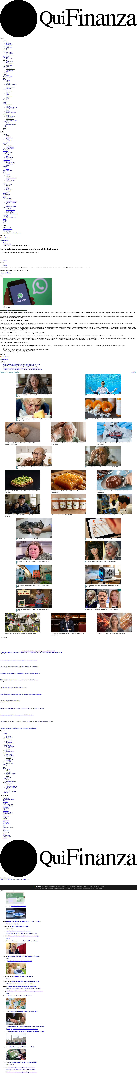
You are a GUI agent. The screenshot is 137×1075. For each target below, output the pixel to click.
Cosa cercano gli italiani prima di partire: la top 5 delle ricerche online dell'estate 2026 (19, 666)
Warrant (7, 94)
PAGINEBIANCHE (72, 886)
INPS (4, 800)
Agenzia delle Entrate (8, 805)
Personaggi (5, 72)
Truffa (1, 310)
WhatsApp (5, 310)
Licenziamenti (6, 816)
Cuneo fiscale (6, 830)
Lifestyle (5, 60)
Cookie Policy (50, 888)
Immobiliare (5, 57)
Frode (20, 310)
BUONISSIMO (96, 886)
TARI (4, 834)
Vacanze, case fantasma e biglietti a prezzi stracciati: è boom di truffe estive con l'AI (21, 368)
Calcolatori (5, 114)
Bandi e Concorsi (10, 53)
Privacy (46, 888)
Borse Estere (8, 97)
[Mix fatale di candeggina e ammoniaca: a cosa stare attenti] (70, 979)
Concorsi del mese (7, 231)
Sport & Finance (6, 66)
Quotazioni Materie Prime (11, 120)
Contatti (4, 129)
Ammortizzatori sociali (8, 813)
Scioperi (7, 71)
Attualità (5, 126)
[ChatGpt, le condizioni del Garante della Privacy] (70, 993)
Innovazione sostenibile (11, 84)
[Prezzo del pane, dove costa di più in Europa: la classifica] (70, 1064)
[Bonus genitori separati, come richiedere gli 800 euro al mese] (70, 1003)
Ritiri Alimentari (9, 70)
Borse (4, 89)
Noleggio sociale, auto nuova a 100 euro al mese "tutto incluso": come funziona (18, 728)
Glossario (5, 99)
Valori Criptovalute (10, 119)
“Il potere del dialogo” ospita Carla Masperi (10, 700)
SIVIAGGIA (86, 886)
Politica (4, 74)
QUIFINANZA (91, 886)
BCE (4, 821)
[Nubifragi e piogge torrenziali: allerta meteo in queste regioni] (70, 983)
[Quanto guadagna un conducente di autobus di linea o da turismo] (70, 938)
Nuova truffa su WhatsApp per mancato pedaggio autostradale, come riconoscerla (21, 364)
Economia (5, 40)
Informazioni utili (7, 244)
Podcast (4, 102)
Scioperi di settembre (7, 229)
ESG (7, 81)
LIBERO (43, 886)
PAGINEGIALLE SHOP (60, 886)
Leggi (7, 48)
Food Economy (9, 61)
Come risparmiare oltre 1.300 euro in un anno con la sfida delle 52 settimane (17, 715)
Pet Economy (9, 65)
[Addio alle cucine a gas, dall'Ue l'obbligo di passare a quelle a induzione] (70, 914)
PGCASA (66, 886)
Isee (4, 829)
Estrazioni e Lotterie (10, 69)
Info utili (5, 67)
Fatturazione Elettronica (11, 108)
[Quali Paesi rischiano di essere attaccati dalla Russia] (70, 958)
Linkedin (5, 265)
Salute (4, 125)
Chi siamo (37, 888)
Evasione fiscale (9, 742)
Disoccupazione (9, 759)
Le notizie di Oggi (7, 836)
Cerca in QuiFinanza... (5, 878)
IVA (4, 814)
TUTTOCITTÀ (78, 886)
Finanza (7, 42)
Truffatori (24, 310)
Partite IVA (8, 760)
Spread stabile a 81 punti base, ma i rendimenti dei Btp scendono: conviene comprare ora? (20, 673)
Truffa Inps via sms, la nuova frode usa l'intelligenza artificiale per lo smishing (20, 366)
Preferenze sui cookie (58, 888)
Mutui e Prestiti (9, 58)
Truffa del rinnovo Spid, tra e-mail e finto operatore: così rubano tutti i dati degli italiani (22, 369)
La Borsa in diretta (7, 227)
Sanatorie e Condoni (7, 812)
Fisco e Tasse (6, 46)
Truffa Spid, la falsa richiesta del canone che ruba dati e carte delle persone (19, 365)
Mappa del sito (16, 879)
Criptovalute (8, 106)
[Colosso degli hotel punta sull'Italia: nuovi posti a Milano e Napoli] (70, 933)
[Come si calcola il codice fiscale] (70, 898)
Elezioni (7, 75)
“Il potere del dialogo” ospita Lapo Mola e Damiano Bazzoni (13, 687)
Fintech (7, 122)
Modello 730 (6, 832)
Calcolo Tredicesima (10, 116)
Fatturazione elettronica (8, 827)
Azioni (7, 93)
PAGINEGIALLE (52, 886)
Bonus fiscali (9, 740)
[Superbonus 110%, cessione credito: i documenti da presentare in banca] (70, 1029)
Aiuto (63, 888)
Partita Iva (8, 111)
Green (4, 79)
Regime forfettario (10, 744)
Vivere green (8, 88)
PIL (4, 826)
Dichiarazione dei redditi (8, 799)
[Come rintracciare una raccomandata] (70, 924)
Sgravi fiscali (6, 808)
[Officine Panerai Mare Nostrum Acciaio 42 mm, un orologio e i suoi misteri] (70, 988)
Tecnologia (5, 121)
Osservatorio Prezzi (7, 76)
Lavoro (4, 51)
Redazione (5, 792)
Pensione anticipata (10, 751)
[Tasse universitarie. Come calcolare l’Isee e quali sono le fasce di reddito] (70, 1019)
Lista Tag (5, 838)
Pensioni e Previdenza (11, 112)
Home (4, 242)
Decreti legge (6, 798)
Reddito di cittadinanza (8, 804)
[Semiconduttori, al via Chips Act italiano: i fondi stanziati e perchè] (70, 948)
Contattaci (10, 879)
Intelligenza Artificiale (11, 124)
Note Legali (42, 888)
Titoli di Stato (9, 96)
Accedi (2, 38)
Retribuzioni (8, 758)
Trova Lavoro (9, 52)
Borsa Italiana (9, 90)
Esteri (4, 78)
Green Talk (8, 83)
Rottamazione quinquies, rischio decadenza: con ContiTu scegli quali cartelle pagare (19, 679)
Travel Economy (9, 63)
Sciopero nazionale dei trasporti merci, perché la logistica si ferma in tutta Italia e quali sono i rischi (22, 708)
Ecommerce (5, 807)
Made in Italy (6, 811)
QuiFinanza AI (6, 56)
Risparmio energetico (10, 87)
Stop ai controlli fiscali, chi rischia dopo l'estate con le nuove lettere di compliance (18, 660)
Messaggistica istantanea (13, 310)
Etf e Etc (8, 92)
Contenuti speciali (4, 879)
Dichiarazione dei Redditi (11, 107)
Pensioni (5, 49)
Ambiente (8, 80)
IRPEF (4, 817)
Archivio (27, 879)
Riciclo (7, 85)
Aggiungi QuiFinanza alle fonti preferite (12, 232)
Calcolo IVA (8, 115)
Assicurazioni (9, 105)
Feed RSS (22, 879)
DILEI (82, 886)
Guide (4, 103)
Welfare (4, 809)
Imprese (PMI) (9, 44)
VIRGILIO (47, 886)
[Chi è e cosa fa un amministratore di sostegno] (70, 969)
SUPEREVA (102, 886)
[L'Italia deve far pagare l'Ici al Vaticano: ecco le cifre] (70, 1039)
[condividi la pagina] (1, 276)
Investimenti (8, 43)
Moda (7, 62)
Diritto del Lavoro (10, 55)
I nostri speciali (6, 101)
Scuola (4, 803)
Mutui (7, 110)
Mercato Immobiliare (7, 761)
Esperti (4, 128)
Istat (4, 825)
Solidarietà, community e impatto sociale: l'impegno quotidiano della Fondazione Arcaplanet (20, 694)
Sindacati (5, 818)
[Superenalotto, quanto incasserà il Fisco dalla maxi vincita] (70, 1054)
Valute (7, 98)
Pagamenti (5, 802)
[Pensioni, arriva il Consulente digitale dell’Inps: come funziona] (70, 1069)
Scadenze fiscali (6, 230)
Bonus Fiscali (9, 47)
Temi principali (6, 835)
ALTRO (2, 131)
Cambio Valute (9, 117)
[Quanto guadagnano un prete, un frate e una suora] (70, 928)
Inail (4, 831)
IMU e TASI (6, 823)
